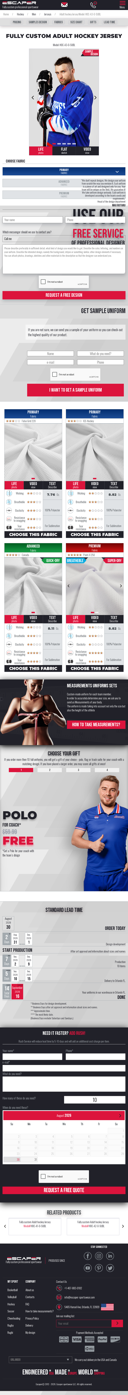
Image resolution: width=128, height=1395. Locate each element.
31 (35, 1160)
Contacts (30, 1297)
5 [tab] (74, 143)
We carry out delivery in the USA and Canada (96, 1360)
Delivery (29, 1325)
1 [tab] (54, 143)
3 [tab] (64, 143)
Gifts (93, 22)
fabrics (58, 22)
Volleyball (12, 1297)
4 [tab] (69, 143)
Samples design (38, 22)
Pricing (17, 22)
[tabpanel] (64, 97)
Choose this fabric (33, 534)
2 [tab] (59, 143)
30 (18, 1160)
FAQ (27, 1304)
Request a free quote (64, 1190)
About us (30, 1290)
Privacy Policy (32, 1318)
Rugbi (10, 1332)
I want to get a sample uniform (75, 390)
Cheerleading (14, 1318)
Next (95, 97)
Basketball (13, 1290)
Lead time (109, 22)
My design (30, 1332)
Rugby (11, 1325)
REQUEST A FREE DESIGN (64, 295)
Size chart (76, 22)
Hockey (11, 1304)
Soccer (11, 1311)
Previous (32, 97)
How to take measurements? (96, 725)
